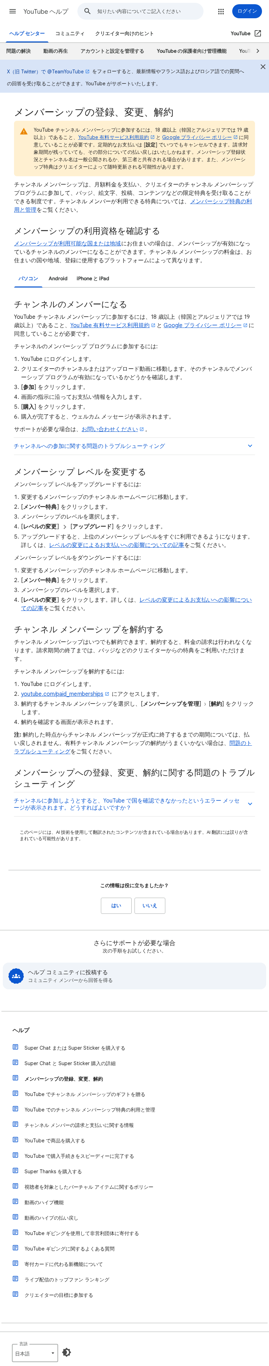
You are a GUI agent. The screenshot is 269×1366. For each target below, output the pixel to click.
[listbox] (35, 1353)
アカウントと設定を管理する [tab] (112, 51)
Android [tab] (58, 279)
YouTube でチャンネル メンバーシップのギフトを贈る (85, 1094)
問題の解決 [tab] (18, 51)
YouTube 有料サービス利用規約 (113, 137)
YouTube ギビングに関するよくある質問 (70, 1249)
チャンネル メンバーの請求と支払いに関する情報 (79, 1125)
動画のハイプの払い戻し (51, 1218)
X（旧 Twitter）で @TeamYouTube (45, 71)
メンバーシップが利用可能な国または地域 (67, 243)
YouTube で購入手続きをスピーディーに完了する (79, 1156)
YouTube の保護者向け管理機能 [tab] (192, 51)
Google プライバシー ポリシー (197, 137)
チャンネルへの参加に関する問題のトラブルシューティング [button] (89, 446)
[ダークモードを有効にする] (66, 1352)
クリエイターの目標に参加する (59, 1295)
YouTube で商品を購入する (55, 1140)
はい (116, 906)
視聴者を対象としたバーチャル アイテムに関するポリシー (89, 1187)
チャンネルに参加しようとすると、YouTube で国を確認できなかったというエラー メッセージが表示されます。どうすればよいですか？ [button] (127, 804)
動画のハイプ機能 (44, 1202)
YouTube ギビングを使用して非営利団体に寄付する (82, 1233)
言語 (23, 1343)
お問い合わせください (110, 429)
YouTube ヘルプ (45, 11)
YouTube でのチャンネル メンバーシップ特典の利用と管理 (90, 1110)
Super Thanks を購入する (53, 1171)
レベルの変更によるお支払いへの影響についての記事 (116, 545)
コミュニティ (70, 34)
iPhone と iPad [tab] (93, 279)
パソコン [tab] (28, 279)
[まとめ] (263, 67)
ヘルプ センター (27, 34)
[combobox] (150, 11)
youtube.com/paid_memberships (62, 694)
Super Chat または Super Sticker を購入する (75, 1048)
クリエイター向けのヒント (124, 34)
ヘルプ (21, 1030)
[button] (12, 11)
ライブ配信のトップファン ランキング (67, 1279)
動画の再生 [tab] (55, 51)
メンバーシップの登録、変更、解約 (64, 1079)
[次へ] (254, 51)
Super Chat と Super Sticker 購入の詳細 (70, 1063)
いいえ (150, 906)
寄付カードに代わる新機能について (64, 1264)
